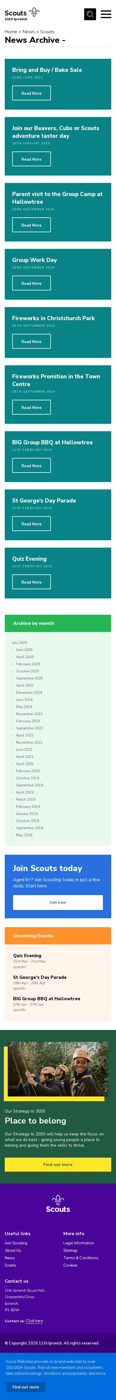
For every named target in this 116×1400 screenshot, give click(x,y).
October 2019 (27, 778)
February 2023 (28, 721)
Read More (31, 93)
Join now (58, 902)
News (29, 32)
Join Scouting (16, 1243)
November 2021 (29, 742)
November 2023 (29, 714)
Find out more (57, 1164)
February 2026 (28, 664)
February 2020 (28, 771)
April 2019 (25, 792)
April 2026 (25, 657)
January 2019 (27, 813)
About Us (13, 1250)
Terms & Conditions (80, 1258)
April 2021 (25, 756)
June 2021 (24, 749)
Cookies (70, 1265)
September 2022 (29, 728)
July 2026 (19, 642)
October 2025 (27, 671)
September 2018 (29, 828)
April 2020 (25, 763)
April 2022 (25, 735)
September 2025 (29, 678)
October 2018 (27, 820)
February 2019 (28, 806)
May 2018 (24, 835)
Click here (34, 1321)
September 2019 (29, 785)
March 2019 (25, 799)
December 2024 (29, 692)
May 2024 (24, 706)
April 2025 (25, 685)
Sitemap (70, 1250)
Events (10, 1265)
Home (11, 32)
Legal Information (78, 1243)
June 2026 (24, 649)
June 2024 (24, 699)
